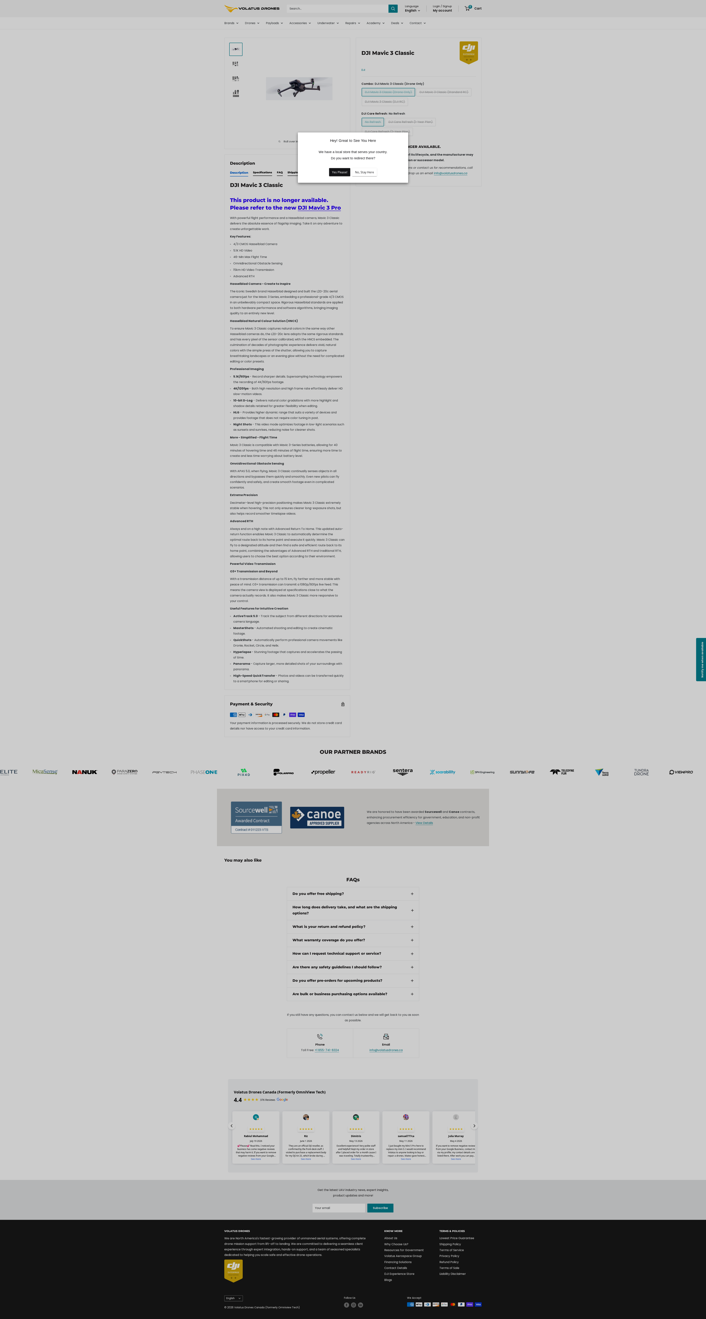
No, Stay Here (364, 172)
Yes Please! (339, 172)
